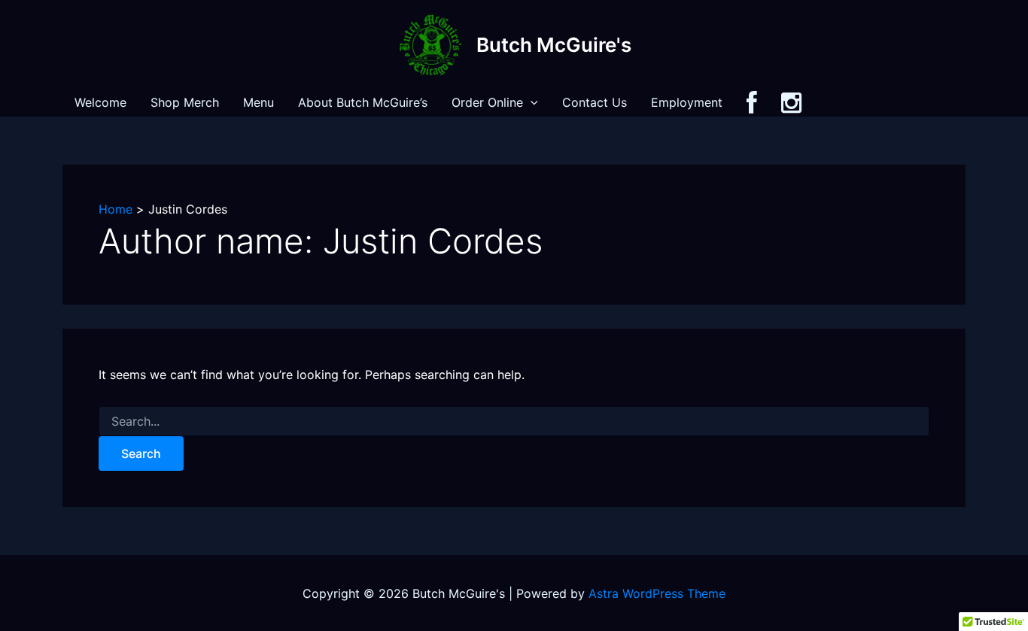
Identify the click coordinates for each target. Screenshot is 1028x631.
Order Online (487, 102)
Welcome (100, 102)
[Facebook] (752, 102)
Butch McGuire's (553, 44)
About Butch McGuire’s (362, 102)
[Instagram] (791, 102)
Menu (258, 102)
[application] (530, 102)
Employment (686, 102)
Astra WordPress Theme (657, 593)
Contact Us (594, 102)
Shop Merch (185, 102)
